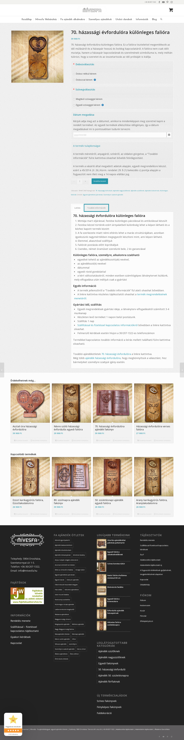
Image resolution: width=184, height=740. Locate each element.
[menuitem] (26, 19)
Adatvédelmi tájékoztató (144, 729)
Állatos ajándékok (61, 654)
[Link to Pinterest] (167, 2)
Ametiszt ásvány (79, 555)
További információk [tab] (96, 207)
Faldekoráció (104, 713)
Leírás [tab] (77, 207)
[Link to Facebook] (159, 2)
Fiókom (143, 600)
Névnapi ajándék (78, 634)
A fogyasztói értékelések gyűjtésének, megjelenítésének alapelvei (155, 572)
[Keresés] (160, 19)
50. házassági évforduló (111, 669)
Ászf (142, 554)
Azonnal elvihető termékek (65, 565)
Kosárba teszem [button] (21, 440)
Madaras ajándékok (62, 614)
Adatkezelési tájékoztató (150, 560)
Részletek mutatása (39, 440)
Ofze (74, 639)
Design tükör (80, 570)
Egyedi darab (59, 580)
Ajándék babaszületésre (63, 545)
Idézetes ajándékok (72, 590)
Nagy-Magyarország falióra (64, 629)
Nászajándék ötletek (62, 634)
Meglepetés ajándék (62, 624)
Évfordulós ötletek (61, 659)
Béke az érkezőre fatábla (64, 570)
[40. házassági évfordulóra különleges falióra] (2, 370)
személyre (73, 644)
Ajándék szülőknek (137, 191)
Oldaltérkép (145, 584)
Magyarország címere (63, 619)
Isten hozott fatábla (62, 595)
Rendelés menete (20, 620)
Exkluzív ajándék (73, 580)
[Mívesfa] (92, 10)
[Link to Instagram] (171, 2)
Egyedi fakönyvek (108, 663)
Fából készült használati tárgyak (66, 585)
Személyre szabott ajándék (113, 195)
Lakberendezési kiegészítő (64, 609)
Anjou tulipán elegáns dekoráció (66, 560)
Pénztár (143, 616)
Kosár (142, 610)
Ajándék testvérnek (152, 191)
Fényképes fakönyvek (109, 707)
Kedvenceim (145, 605)
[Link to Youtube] (163, 2)
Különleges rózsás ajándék (64, 604)
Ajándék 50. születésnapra (113, 675)
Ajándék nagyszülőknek (121, 191)
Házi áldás (58, 590)
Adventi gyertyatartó (62, 540)
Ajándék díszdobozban (63, 550)
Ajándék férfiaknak (109, 681)
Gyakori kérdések (21, 637)
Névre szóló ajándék (62, 639)
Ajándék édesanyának (63, 555)
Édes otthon (74, 654)
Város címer (81, 649)
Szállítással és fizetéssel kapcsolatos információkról (107, 325)
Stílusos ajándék (60, 644)
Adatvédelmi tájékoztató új (151, 565)
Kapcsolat (16, 643)
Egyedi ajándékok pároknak (93, 195)
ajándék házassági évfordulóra (103, 358)
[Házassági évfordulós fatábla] (182, 370)
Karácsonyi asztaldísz (62, 600)
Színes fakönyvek (107, 701)
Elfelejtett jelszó (146, 621)
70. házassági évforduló (104, 191)
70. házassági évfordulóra (116, 354)
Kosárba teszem (100, 181)
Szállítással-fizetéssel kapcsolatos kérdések (154, 547)
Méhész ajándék (78, 624)
